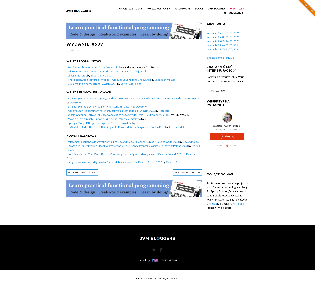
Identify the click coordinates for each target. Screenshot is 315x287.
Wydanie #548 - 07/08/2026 (223, 45)
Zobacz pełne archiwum (220, 57)
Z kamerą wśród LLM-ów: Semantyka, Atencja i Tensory (100, 106)
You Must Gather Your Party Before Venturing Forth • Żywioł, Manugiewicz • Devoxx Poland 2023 (125, 154)
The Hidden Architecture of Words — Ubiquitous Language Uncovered (109, 79)
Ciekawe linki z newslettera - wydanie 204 (92, 83)
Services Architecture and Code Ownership (93, 67)
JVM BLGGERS (78, 10)
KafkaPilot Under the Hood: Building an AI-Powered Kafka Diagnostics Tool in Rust (116, 127)
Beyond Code (191, 141)
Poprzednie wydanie (84, 172)
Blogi (199, 8)
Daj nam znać (218, 91)
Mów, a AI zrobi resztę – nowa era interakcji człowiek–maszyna (104, 118)
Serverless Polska (131, 83)
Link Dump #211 (77, 75)
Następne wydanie (185, 172)
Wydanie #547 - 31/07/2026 (223, 49)
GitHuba (212, 203)
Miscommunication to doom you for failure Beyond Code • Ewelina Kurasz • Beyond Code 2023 (123, 141)
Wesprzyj (237, 8)
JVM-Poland (236, 203)
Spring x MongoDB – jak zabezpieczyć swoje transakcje (100, 123)
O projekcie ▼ (234, 13)
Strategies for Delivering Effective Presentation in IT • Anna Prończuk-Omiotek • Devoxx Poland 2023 (128, 145)
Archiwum (182, 8)
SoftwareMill (176, 127)
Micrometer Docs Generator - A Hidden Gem (94, 71)
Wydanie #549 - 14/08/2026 (223, 41)
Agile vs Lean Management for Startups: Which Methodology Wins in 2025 (111, 110)
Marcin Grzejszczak (135, 71)
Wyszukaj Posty (158, 8)
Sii (146, 118)
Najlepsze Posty (130, 8)
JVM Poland (216, 8)
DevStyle (75, 102)
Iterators (164, 110)
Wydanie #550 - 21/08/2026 (223, 37)
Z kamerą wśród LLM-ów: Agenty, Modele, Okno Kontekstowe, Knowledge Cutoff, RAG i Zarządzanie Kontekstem (134, 98)
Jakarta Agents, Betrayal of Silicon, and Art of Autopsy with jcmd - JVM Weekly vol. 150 (119, 114)
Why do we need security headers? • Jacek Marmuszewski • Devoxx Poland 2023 (115, 162)
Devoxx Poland (175, 162)
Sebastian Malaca (101, 75)
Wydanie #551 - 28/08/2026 (223, 33)
